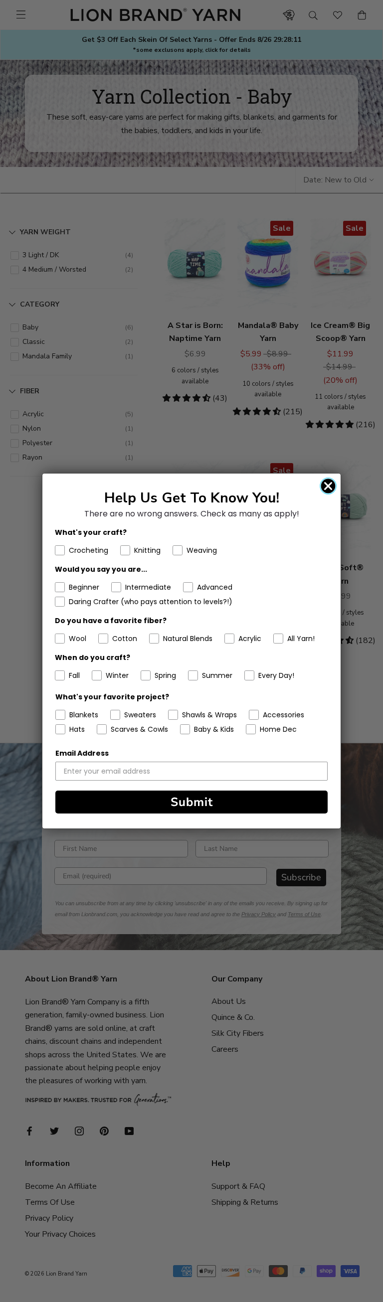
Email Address (82, 753)
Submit (192, 802)
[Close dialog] (328, 486)
